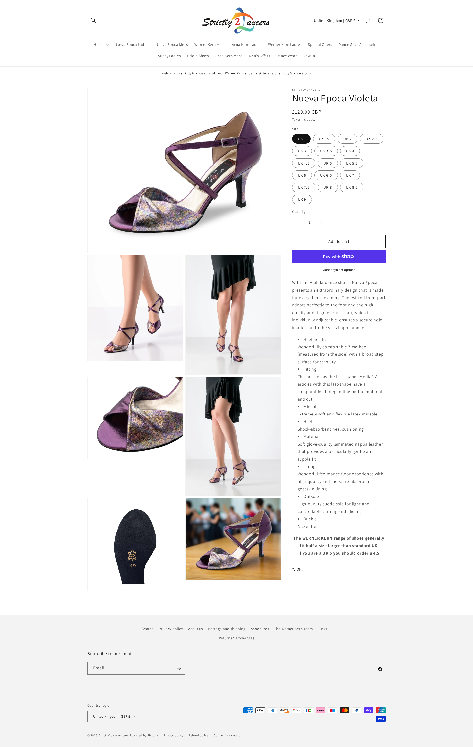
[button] (93, 20)
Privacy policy (171, 628)
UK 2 (347, 138)
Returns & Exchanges (236, 637)
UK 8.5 (352, 187)
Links (322, 628)
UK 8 (327, 187)
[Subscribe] (179, 668)
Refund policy (198, 735)
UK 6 (302, 174)
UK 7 (350, 174)
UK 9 (302, 199)
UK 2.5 (372, 138)
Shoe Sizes (260, 628)
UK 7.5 (304, 187)
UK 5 (327, 162)
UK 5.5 (352, 162)
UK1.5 (324, 138)
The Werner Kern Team (293, 628)
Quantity (299, 211)
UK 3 (302, 150)
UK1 (301, 138)
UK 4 (350, 150)
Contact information (228, 735)
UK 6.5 (326, 174)
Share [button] (302, 569)
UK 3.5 (326, 150)
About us (195, 628)
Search (147, 628)
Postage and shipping (226, 628)
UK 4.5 (304, 162)
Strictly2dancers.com (114, 735)
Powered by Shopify (144, 735)
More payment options (338, 269)
